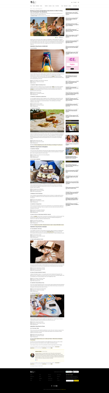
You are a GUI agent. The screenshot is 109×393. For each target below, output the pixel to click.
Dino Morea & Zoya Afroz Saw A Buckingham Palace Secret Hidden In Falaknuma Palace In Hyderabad (72, 157)
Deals (31, 380)
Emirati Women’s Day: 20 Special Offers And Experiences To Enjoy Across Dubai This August (72, 182)
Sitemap (58, 376)
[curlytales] (32, 372)
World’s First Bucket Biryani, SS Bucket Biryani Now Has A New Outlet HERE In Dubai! (72, 47)
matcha (35, 216)
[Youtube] (57, 386)
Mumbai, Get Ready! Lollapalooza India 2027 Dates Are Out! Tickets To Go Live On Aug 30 (72, 116)
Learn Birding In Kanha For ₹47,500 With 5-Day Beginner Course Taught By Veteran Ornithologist (72, 24)
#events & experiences (68, 28)
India (34, 8)
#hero (66, 130)
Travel (40, 376)
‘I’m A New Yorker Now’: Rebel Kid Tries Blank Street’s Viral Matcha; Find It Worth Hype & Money (72, 42)
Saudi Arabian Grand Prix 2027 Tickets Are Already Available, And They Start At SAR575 (72, 53)
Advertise (49, 376)
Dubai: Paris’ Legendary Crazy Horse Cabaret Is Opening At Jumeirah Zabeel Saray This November (72, 99)
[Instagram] (78, 2)
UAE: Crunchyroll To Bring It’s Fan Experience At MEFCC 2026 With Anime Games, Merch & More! (72, 30)
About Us (49, 374)
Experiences (32, 376)
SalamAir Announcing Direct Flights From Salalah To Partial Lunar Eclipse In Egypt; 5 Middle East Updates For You (72, 199)
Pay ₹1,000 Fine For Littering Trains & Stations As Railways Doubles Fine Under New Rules (72, 19)
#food (66, 45)
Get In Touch (59, 374)
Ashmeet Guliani (34, 15)
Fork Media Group (63, 389)
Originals (40, 378)
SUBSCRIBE (76, 380)
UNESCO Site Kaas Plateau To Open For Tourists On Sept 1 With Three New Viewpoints (72, 36)
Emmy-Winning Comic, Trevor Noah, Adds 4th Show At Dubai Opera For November (71, 111)
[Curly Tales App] (69, 372)
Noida (53, 86)
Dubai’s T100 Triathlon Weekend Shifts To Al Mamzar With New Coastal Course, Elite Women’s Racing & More (72, 93)
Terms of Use (50, 380)
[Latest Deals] (72, 61)
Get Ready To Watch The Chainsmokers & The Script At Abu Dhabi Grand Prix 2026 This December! (72, 193)
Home (31, 8)
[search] (78, 6)
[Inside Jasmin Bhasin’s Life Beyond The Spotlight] (72, 138)
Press (40, 380)
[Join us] (57, 37)
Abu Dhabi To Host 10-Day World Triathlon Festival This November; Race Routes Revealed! (72, 88)
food (56, 346)
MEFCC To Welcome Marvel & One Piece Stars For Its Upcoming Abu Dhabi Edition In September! (72, 82)
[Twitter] (76, 2)
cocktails (32, 89)
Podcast (58, 380)
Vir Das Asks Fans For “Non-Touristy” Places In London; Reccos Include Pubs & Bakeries (72, 13)
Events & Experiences (38, 8)
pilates (53, 76)
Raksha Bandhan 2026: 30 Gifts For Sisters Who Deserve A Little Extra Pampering (71, 76)
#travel (66, 11)
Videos (31, 378)
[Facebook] (73, 2)
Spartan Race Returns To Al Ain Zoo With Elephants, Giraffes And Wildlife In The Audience (72, 204)
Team (58, 378)
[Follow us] (61, 37)
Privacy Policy (50, 378)
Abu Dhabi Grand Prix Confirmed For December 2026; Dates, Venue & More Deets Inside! (72, 105)
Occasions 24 (69, 66)
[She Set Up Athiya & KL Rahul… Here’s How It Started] (72, 126)
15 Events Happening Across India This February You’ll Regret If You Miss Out (48, 144)
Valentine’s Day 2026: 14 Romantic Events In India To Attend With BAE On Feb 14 (49, 224)
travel (58, 346)
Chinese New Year (50, 231)
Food (40, 374)
